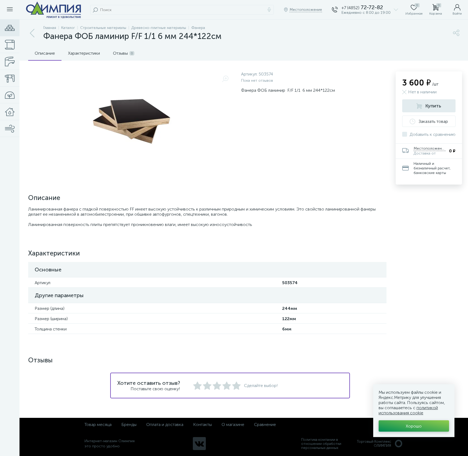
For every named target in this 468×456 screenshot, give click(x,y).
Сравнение (265, 424)
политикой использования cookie (408, 410)
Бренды (128, 424)
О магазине (233, 424)
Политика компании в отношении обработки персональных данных (321, 444)
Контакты (202, 424)
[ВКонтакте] (199, 443)
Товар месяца (98, 424)
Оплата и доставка (164, 424)
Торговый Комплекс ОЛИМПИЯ (374, 443)
